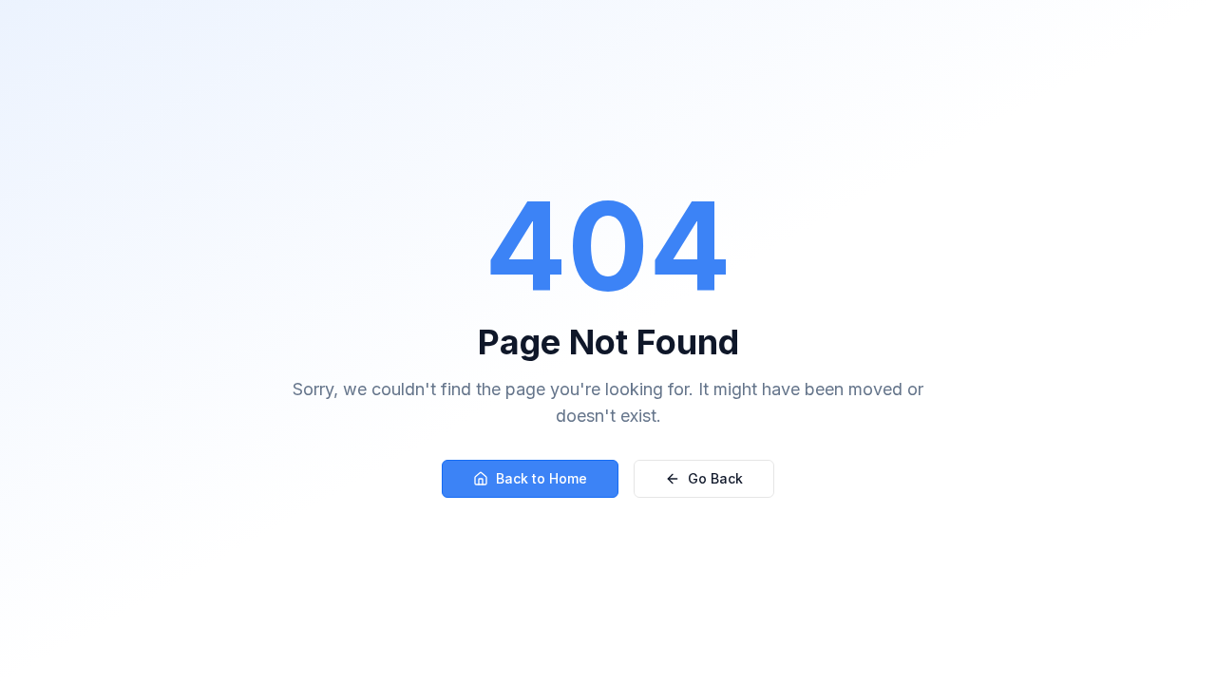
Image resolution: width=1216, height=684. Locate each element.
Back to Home (541, 478)
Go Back (715, 478)
